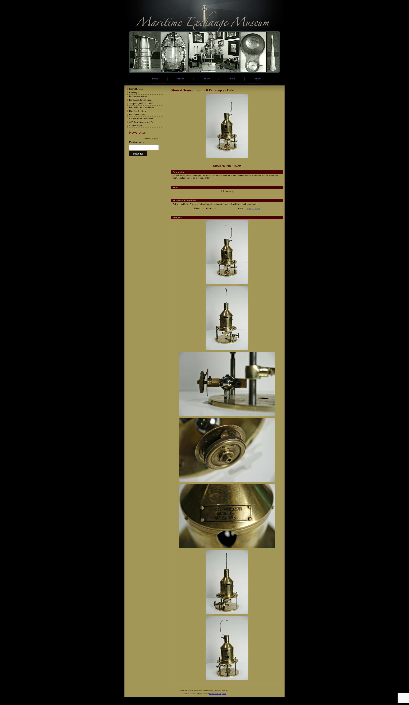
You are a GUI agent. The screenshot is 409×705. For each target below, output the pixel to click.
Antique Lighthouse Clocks (141, 104)
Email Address (137, 142)
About (232, 78)
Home (155, 78)
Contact (257, 78)
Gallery (206, 78)
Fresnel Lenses (136, 89)
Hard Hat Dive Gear (137, 111)
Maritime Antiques (137, 115)
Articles (180, 78)
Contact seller (253, 208)
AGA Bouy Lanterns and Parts (142, 122)
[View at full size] (227, 157)
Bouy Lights (134, 93)
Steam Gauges (135, 126)
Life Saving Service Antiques (141, 107)
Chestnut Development (217, 694)
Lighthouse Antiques (138, 96)
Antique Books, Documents (141, 118)
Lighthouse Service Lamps (140, 100)
